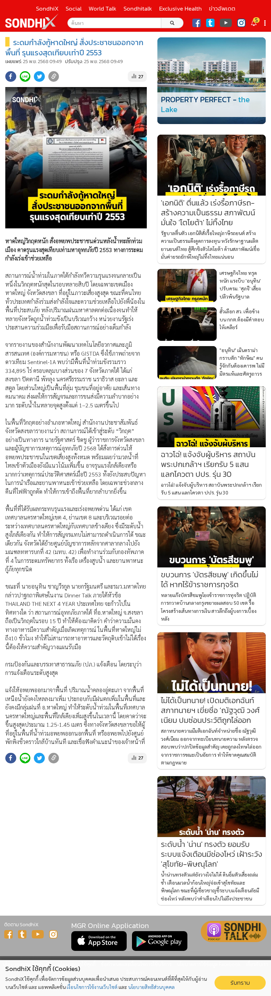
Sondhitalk (138, 8)
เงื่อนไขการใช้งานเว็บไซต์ (92, 987)
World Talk (102, 8)
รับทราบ (240, 982)
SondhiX (47, 8)
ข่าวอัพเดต (222, 8)
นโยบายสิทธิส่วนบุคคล (151, 987)
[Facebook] (196, 23)
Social (74, 8)
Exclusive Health (180, 8)
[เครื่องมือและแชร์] (265, 23)
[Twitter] (210, 23)
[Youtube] (226, 23)
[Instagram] (241, 23)
